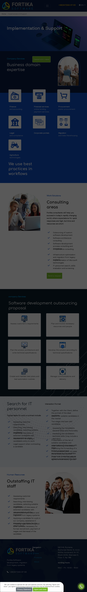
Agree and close (40, 589)
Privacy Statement (24, 589)
